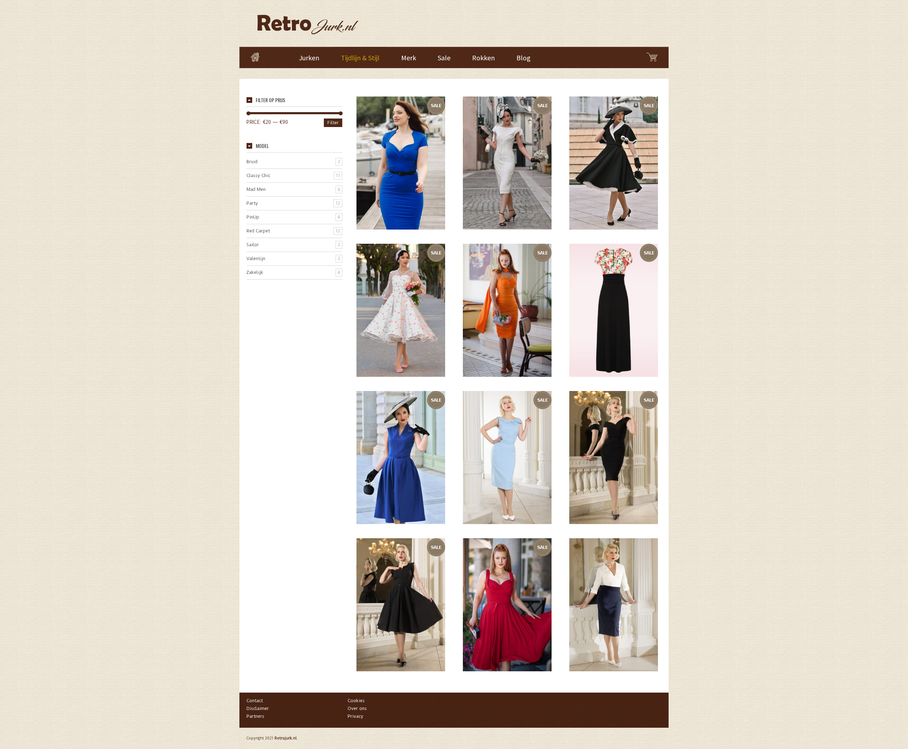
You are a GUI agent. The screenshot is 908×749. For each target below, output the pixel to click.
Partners (255, 716)
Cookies (356, 700)
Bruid (252, 161)
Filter (333, 122)
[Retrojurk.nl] (307, 21)
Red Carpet (258, 230)
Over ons (357, 708)
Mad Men (256, 189)
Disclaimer (258, 708)
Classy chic (258, 175)
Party (252, 203)
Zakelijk (255, 272)
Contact (255, 700)
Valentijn (256, 258)
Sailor (253, 244)
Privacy (355, 716)
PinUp (253, 217)
